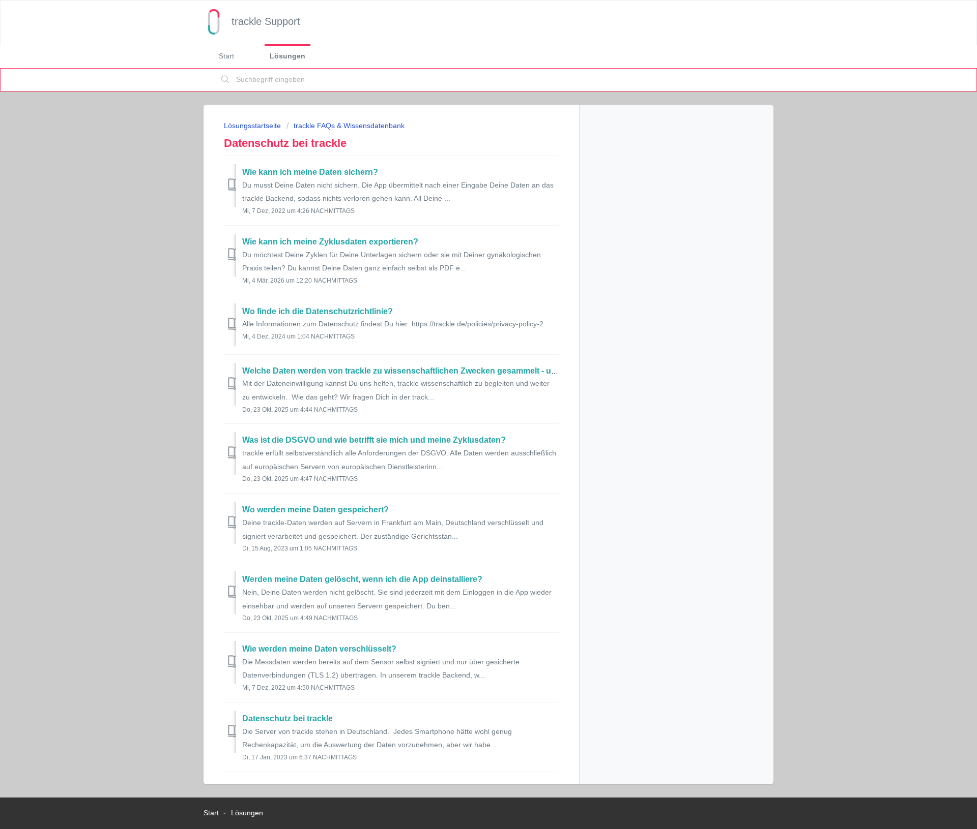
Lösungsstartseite (253, 125)
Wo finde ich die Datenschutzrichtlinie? (317, 311)
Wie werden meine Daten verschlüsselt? (319, 648)
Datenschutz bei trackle (287, 718)
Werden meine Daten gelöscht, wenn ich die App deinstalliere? (362, 579)
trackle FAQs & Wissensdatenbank (349, 125)
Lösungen (287, 56)
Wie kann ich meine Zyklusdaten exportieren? (330, 241)
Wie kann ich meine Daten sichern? (310, 172)
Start (226, 56)
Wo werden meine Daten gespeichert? (315, 509)
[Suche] (225, 80)
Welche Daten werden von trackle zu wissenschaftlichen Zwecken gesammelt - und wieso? (416, 370)
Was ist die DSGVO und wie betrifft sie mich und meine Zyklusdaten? (374, 440)
